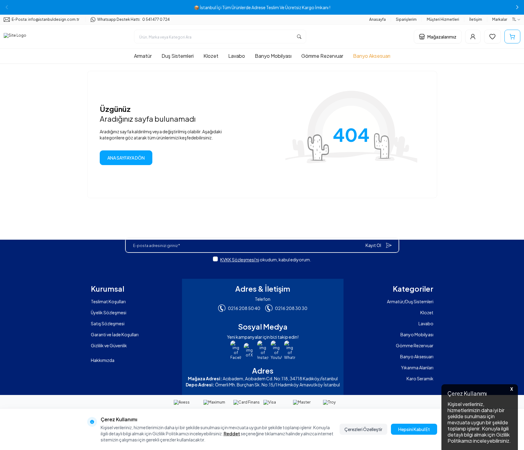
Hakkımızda (102, 360)
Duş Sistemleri (178, 56)
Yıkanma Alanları (417, 367)
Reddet (232, 433)
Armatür (143, 56)
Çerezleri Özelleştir (363, 429)
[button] (517, 7)
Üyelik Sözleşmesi (108, 312)
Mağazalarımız (441, 36)
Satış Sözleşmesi (107, 323)
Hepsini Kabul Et (414, 429)
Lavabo (236, 56)
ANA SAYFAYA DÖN (126, 157)
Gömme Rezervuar (322, 56)
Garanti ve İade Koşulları (115, 334)
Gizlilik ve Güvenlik (109, 345)
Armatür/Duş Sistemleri (410, 301)
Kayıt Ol (373, 245)
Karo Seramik (420, 378)
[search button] (299, 36)
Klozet (210, 56)
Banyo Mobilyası (273, 56)
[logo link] (15, 36)
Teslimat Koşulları (108, 301)
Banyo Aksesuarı (371, 56)
